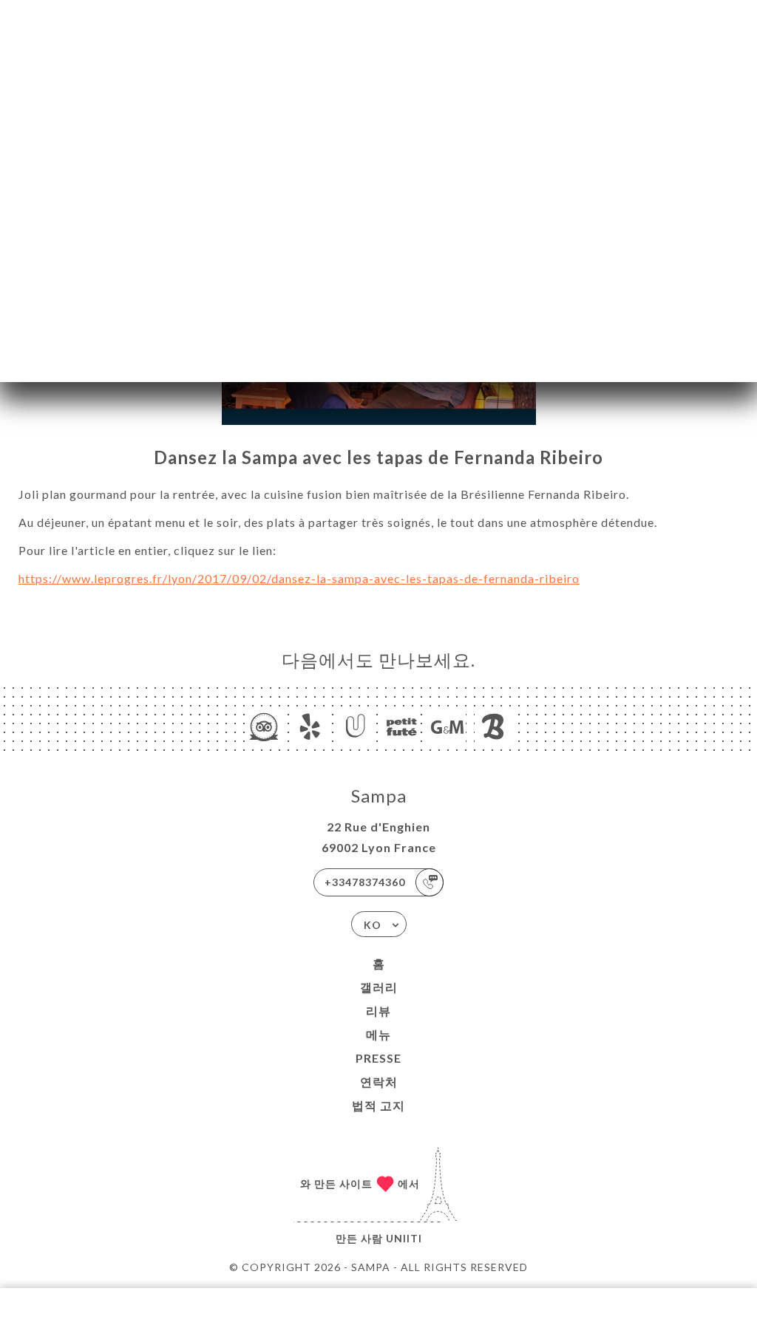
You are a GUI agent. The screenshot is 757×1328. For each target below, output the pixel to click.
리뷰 (378, 1011)
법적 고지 (378, 1105)
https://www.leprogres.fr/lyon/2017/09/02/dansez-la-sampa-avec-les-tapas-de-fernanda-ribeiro (299, 578)
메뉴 (378, 1034)
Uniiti (404, 1238)
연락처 (379, 1082)
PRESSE (378, 1058)
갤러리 (379, 987)
